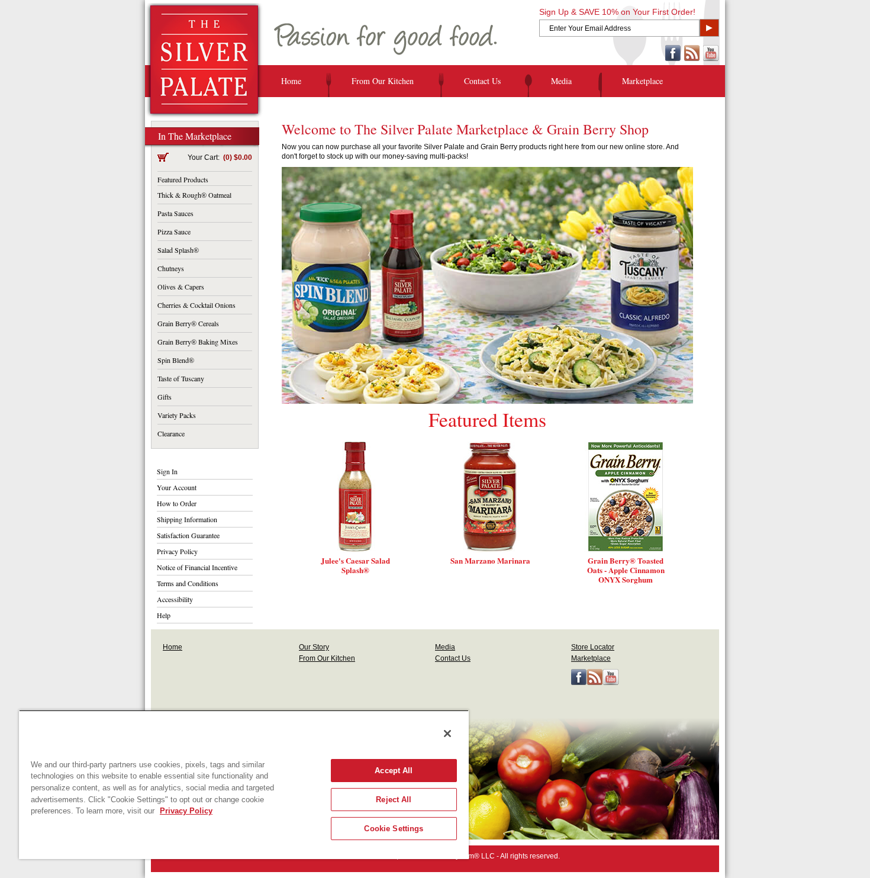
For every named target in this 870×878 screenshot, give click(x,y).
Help (163, 615)
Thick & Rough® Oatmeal (194, 195)
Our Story (314, 647)
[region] (244, 784)
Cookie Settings (393, 828)
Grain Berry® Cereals (188, 323)
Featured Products (182, 179)
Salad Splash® (178, 250)
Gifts (164, 396)
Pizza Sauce (174, 231)
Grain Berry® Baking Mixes (197, 341)
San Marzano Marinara (490, 560)
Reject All (393, 799)
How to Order (176, 503)
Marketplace (642, 80)
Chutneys (170, 268)
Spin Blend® (175, 360)
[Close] (447, 734)
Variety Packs (176, 415)
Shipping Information (187, 519)
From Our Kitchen (383, 80)
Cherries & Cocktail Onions (196, 305)
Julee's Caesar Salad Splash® (355, 565)
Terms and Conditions (187, 583)
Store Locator (592, 647)
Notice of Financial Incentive (197, 567)
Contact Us (482, 80)
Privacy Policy (177, 551)
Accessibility (175, 599)
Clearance (171, 433)
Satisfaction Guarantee (188, 535)
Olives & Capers (180, 286)
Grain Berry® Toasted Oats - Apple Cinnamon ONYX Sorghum (626, 570)
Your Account (176, 487)
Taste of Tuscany (180, 378)
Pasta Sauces (175, 213)
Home (291, 80)
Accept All (394, 770)
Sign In (167, 471)
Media (561, 80)
